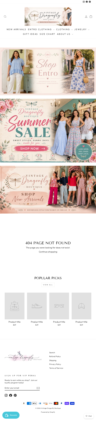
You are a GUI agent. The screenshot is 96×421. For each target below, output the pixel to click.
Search (52, 352)
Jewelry (81, 29)
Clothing (63, 29)
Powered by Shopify (48, 412)
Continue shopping (48, 251)
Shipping (52, 360)
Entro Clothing (40, 29)
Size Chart (47, 34)
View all (48, 285)
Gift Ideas (30, 34)
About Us (64, 34)
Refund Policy (55, 356)
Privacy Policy (55, 364)
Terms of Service (56, 368)
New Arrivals (16, 29)
